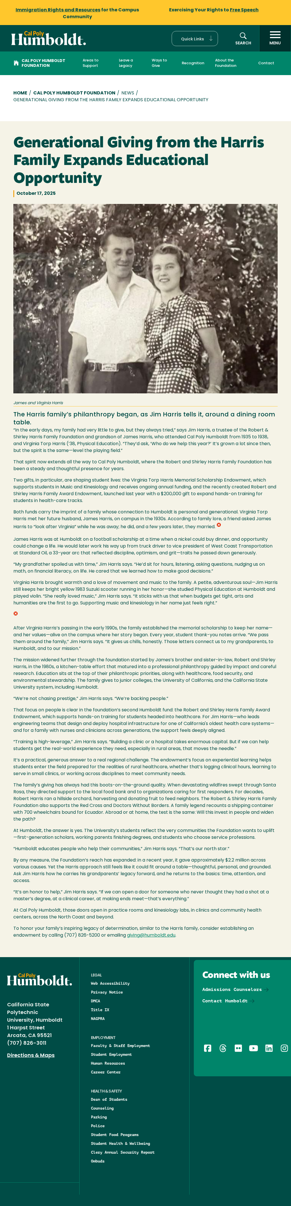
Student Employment (111, 1054)
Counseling (102, 1108)
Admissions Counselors (232, 989)
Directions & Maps (31, 1055)
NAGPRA (98, 1018)
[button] (195, 38)
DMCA (95, 1001)
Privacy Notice (107, 992)
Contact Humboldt (225, 1000)
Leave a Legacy (126, 63)
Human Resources (108, 1063)
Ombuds (98, 1161)
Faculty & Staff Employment (120, 1045)
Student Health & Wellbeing (120, 1143)
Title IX (100, 1009)
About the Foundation (225, 63)
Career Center (105, 1072)
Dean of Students (109, 1099)
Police (98, 1126)
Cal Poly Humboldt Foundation (43, 63)
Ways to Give (159, 63)
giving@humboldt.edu (151, 935)
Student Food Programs (115, 1134)
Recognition (193, 63)
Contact (266, 63)
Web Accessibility (110, 983)
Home (20, 93)
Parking (99, 1117)
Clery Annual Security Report (123, 1152)
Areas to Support (91, 63)
